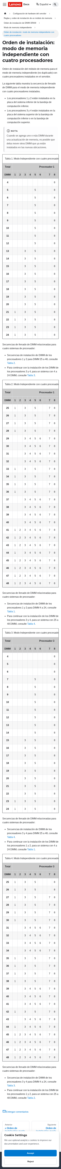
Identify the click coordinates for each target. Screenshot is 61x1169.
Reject (30, 1161)
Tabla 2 (11, 363)
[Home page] (5, 13)
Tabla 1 (11, 611)
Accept (30, 1153)
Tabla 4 (31, 624)
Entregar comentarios (17, 1112)
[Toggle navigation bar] (4, 4)
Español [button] (44, 4)
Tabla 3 (31, 375)
